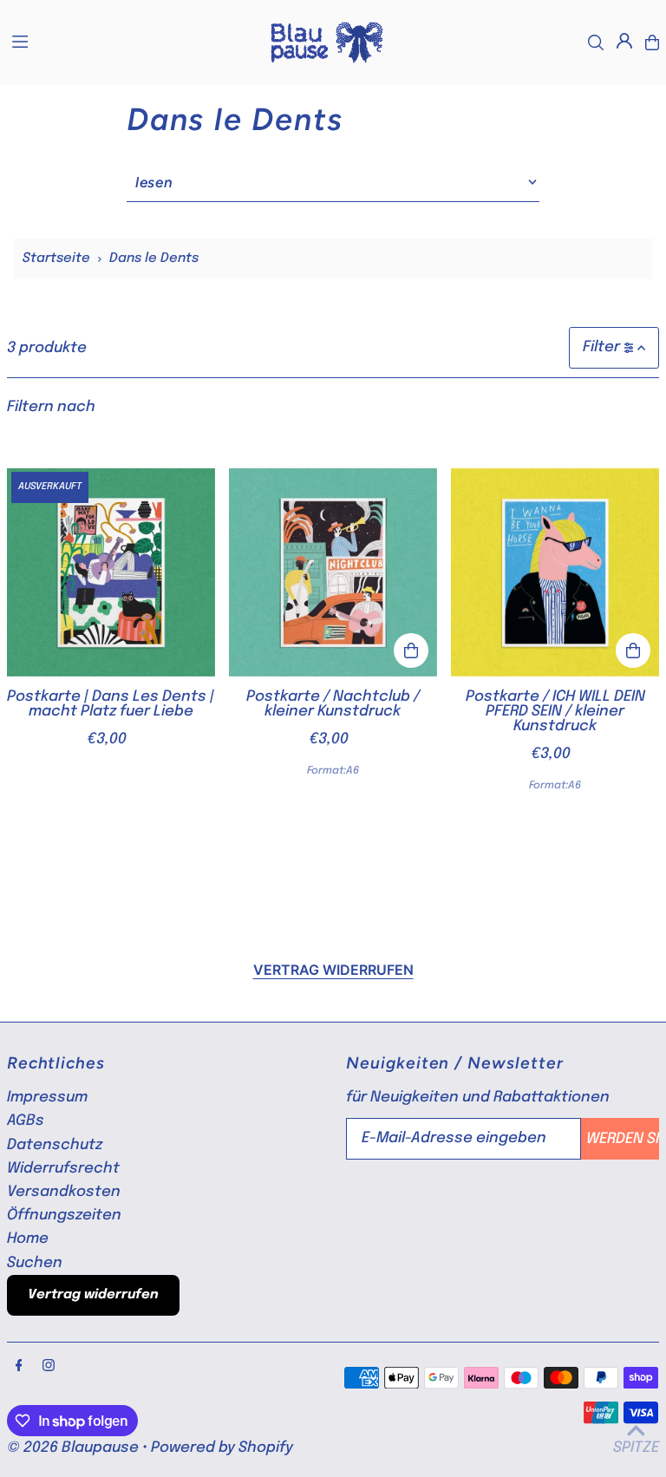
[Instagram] (48, 1367)
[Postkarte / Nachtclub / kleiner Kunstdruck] (333, 571)
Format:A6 (333, 771)
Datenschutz (54, 1145)
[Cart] (652, 42)
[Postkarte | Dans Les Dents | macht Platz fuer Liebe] (111, 571)
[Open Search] (596, 42)
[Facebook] (19, 1367)
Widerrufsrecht (63, 1168)
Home (28, 1239)
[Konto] (624, 41)
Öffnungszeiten (64, 1215)
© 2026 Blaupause (73, 1448)
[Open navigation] (130, 41)
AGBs (25, 1121)
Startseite (56, 258)
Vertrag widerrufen (333, 969)
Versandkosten (64, 1192)
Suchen (34, 1263)
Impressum (47, 1097)
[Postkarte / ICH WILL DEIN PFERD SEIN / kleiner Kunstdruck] (555, 571)
